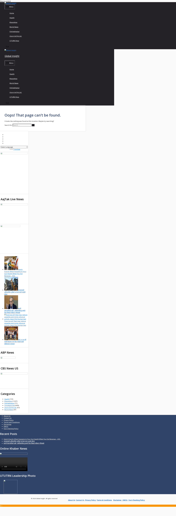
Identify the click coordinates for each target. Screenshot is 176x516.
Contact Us (7, 418)
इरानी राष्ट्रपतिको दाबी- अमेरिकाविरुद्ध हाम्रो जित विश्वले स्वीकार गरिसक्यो (24, 443)
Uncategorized (9, 405)
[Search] (33, 125)
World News (14, 27)
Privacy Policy (9, 420)
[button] (7, 47)
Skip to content (5, 1)
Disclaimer (7, 424)
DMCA (6, 426)
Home (12, 13)
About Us (7, 416)
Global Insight (12, 55)
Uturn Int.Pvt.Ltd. (16, 36)
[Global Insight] (10, 3)
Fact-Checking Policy (11, 429)
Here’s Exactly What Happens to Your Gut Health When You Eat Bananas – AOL (32, 439)
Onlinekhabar (15, 31)
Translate (16, 149)
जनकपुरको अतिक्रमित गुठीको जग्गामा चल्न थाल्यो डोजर (19, 441)
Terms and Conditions (12, 422)
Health (12, 18)
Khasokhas (13, 22)
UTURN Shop (14, 41)
